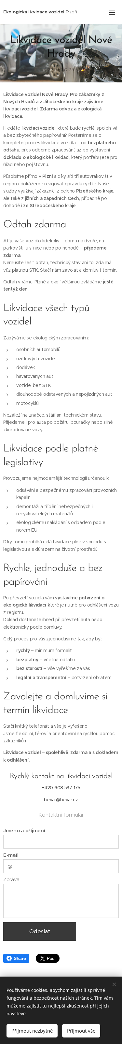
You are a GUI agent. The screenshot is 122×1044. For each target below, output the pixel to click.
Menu (112, 12)
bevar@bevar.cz (61, 800)
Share (20, 958)
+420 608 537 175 (61, 788)
